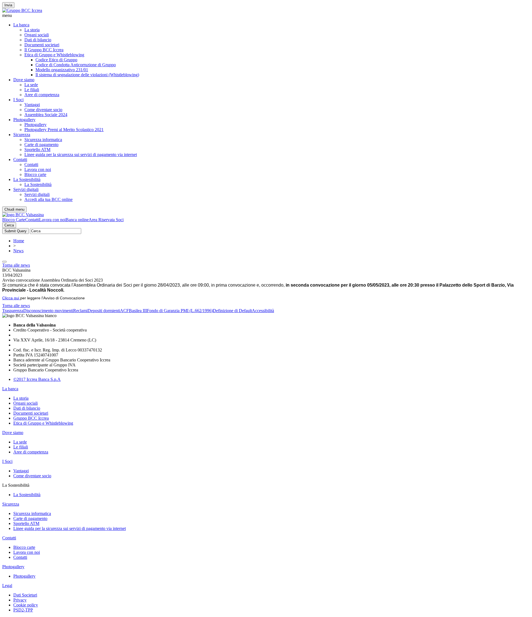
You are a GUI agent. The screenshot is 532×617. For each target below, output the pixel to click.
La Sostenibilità (26, 179)
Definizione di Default (232, 310)
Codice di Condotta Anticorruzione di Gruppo (75, 64)
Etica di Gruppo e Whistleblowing (54, 54)
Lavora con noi (37, 169)
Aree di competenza (41, 94)
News (18, 250)
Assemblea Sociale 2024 (45, 114)
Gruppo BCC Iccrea (31, 418)
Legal (7, 585)
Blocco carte (35, 174)
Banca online (77, 219)
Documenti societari (41, 44)
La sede (31, 84)
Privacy (20, 600)
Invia (8, 5)
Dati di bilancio (37, 39)
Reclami (80, 310)
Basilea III (138, 310)
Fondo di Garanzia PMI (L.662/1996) (180, 310)
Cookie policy (25, 605)
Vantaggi (32, 104)
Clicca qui (11, 298)
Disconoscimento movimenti (48, 310)
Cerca (9, 225)
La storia (32, 29)
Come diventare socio (43, 109)
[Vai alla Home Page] (23, 214)
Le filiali (31, 89)
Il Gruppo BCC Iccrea (43, 49)
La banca (21, 24)
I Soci (18, 99)
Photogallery (24, 119)
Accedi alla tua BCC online (48, 199)
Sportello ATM (37, 149)
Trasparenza (12, 310)
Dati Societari (25, 595)
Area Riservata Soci (106, 219)
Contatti (20, 159)
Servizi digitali (26, 189)
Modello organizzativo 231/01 (61, 69)
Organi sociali (36, 34)
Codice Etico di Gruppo (56, 59)
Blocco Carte (13, 219)
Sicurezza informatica (43, 139)
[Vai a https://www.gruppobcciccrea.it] (22, 10)
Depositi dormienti (104, 310)
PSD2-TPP (23, 610)
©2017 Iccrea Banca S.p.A (37, 379)
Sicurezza (21, 134)
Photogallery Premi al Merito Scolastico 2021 (64, 129)
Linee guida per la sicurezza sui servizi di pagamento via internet (80, 154)
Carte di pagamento (41, 144)
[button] (266, 15)
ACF (124, 310)
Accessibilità (263, 310)
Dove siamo (23, 79)
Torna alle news (16, 265)
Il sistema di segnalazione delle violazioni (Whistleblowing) (87, 74)
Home (18, 240)
